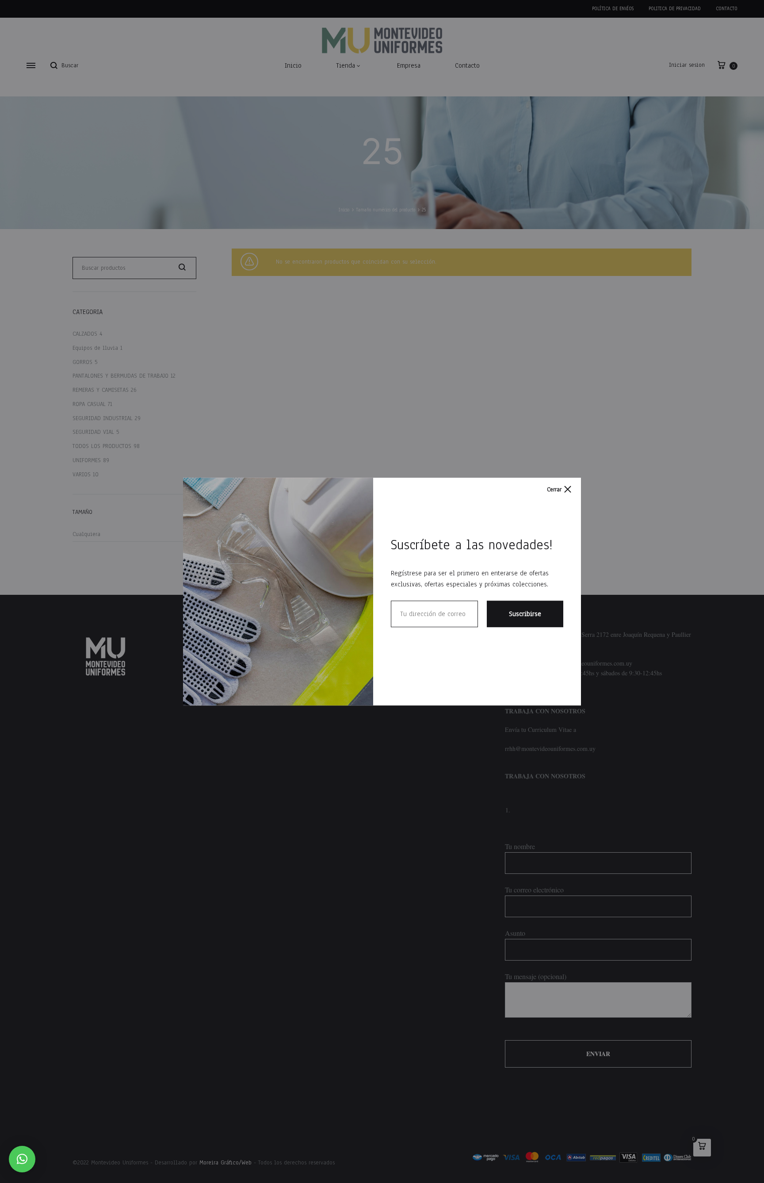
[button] (22, 1159)
